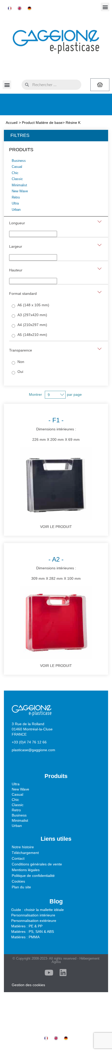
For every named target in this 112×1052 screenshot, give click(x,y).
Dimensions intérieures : (56, 429)
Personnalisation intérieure (33, 915)
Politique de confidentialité (33, 876)
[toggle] (99, 221)
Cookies (18, 881)
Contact (18, 858)
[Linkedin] (63, 973)
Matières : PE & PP (26, 926)
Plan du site (21, 887)
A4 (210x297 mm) (32, 325)
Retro (16, 810)
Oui (20, 371)
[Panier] (99, 84)
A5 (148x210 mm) (32, 335)
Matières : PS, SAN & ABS (32, 931)
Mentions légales (26, 870)
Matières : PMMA (25, 937)
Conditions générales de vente (37, 864)
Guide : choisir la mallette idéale (37, 910)
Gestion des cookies (28, 985)
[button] (105, 7)
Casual (17, 794)
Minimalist (20, 820)
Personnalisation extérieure (33, 921)
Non (20, 362)
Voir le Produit (56, 527)
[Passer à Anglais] (19, 8)
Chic (15, 800)
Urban (17, 826)
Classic (17, 805)
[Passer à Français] (10, 8)
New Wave (20, 789)
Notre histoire (23, 847)
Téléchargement (25, 853)
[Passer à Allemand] (29, 8)
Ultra (16, 784)
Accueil (11, 122)
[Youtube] (49, 973)
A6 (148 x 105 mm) (33, 305)
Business (19, 815)
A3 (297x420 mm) (32, 315)
